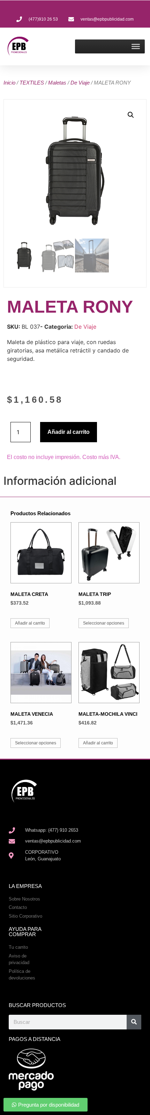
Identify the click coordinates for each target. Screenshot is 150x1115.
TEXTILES (32, 83)
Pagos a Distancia (34, 1039)
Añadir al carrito (68, 432)
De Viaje (80, 83)
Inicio (9, 83)
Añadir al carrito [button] (30, 623)
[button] (131, 115)
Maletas (57, 83)
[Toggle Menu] (136, 46)
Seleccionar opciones (103, 623)
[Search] (134, 1022)
